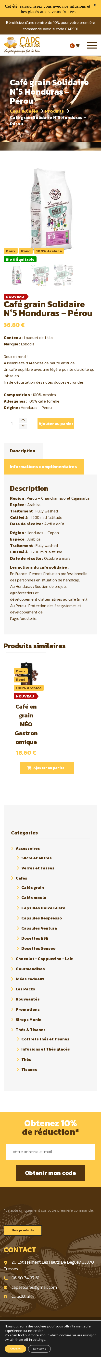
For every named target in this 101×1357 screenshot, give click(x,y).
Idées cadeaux (30, 979)
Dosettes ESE (34, 938)
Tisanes (29, 1069)
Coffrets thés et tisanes (45, 1039)
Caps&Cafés (23, 1296)
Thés (26, 1059)
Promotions (28, 1009)
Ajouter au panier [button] (48, 767)
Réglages (39, 1349)
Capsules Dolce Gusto (43, 908)
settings (39, 1340)
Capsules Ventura (39, 928)
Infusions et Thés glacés (45, 1049)
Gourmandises (30, 969)
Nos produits (23, 1230)
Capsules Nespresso (41, 918)
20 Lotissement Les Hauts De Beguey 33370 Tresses (49, 1265)
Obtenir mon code (50, 1173)
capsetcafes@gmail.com (34, 1287)
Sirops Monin (28, 1019)
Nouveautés (28, 999)
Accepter (15, 1349)
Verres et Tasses (37, 868)
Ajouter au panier (55, 423)
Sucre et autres (36, 858)
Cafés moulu (33, 898)
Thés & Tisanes (31, 1030)
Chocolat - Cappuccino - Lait (44, 959)
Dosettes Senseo (38, 948)
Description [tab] (22, 450)
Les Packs (25, 989)
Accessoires (28, 848)
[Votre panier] (78, 46)
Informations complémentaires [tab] (43, 466)
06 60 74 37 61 (25, 1277)
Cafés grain (32, 887)
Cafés (21, 878)
